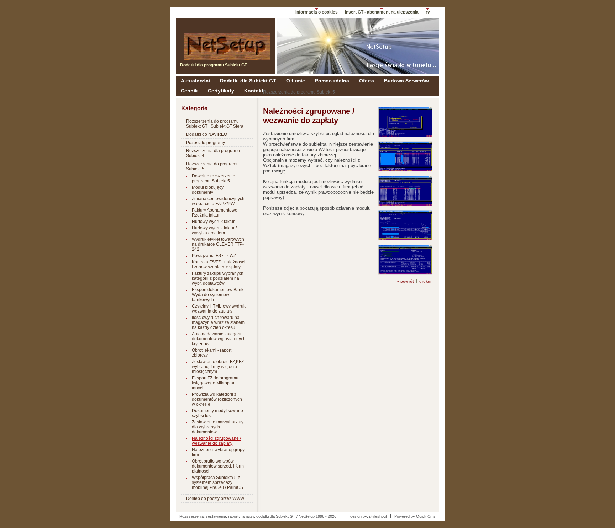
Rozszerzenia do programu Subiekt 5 (299, 92)
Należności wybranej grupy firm (218, 452)
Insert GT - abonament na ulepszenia (382, 12)
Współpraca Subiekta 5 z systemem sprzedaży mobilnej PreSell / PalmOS (217, 482)
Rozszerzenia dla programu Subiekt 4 (213, 153)
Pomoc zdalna (332, 81)
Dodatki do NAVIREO (206, 134)
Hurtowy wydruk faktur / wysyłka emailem (214, 230)
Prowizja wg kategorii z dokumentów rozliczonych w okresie (217, 399)
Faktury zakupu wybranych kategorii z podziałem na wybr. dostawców (217, 278)
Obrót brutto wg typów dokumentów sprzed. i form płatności (218, 466)
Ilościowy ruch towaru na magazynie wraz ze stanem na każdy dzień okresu (218, 322)
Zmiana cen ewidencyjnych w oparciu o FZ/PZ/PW (218, 201)
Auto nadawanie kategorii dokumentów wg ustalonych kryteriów (219, 338)
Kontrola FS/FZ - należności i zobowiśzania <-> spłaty (218, 265)
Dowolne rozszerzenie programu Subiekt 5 (213, 178)
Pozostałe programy (205, 142)
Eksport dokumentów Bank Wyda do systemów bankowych (217, 294)
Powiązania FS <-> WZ (214, 255)
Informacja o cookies (316, 12)
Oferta (366, 81)
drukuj (425, 281)
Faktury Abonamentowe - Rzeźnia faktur (216, 213)
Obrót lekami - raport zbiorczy (211, 353)
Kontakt (253, 91)
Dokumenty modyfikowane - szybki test (219, 413)
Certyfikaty (221, 91)
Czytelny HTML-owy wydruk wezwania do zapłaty (219, 309)
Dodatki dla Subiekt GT (248, 81)
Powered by (415, 516)
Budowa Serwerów (406, 81)
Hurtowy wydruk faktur (213, 221)
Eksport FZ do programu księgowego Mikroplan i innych (215, 382)
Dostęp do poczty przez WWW (215, 498)
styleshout (378, 516)
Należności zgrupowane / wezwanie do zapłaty (216, 441)
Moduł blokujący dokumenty (208, 190)
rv (428, 12)
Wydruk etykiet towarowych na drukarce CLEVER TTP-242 (218, 244)
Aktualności (195, 81)
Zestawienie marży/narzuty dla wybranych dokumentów (217, 427)
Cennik (189, 91)
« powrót (405, 281)
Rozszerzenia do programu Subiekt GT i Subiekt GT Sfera (214, 124)
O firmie (295, 81)
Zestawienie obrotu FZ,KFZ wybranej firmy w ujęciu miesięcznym (218, 366)
